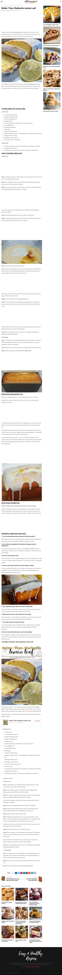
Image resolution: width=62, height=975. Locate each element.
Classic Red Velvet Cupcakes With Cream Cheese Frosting (34, 903)
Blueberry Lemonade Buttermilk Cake (51, 67)
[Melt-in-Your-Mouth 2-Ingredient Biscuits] (51, 78)
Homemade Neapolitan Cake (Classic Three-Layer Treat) (35, 941)
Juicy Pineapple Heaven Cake (50, 25)
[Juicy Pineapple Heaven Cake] (51, 14)
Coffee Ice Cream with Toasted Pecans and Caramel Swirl (20, 922)
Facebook (30, 711)
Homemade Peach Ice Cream (50, 111)
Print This (38, 720)
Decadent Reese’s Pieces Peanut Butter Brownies (21, 903)
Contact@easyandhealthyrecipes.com (33, 966)
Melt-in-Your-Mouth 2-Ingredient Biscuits (51, 89)
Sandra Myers (6, 10)
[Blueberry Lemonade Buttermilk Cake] (51, 56)
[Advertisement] (22, 22)
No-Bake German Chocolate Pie (51, 46)
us (11, 714)
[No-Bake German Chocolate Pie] (51, 35)
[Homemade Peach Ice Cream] (51, 101)
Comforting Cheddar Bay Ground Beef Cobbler (35, 922)
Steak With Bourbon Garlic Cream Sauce (7, 940)
